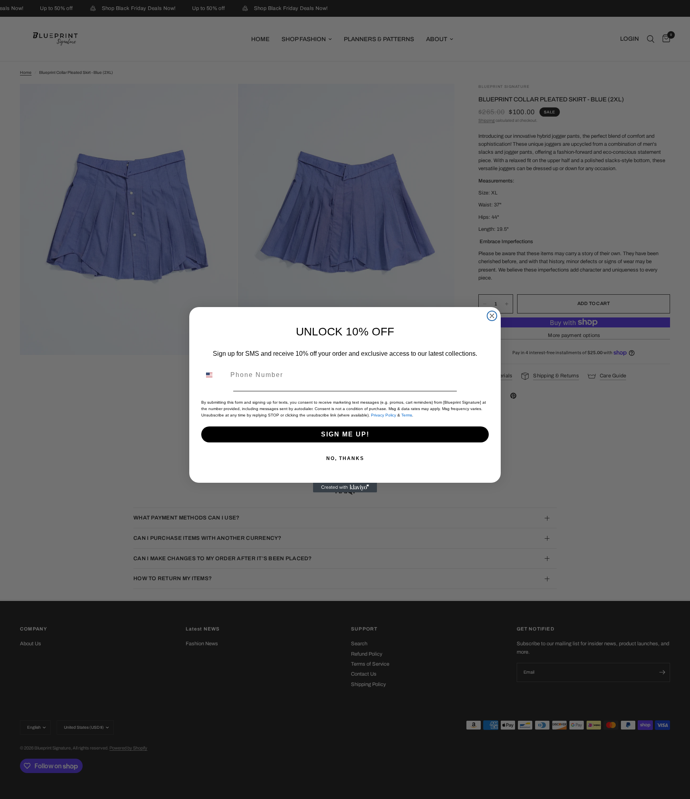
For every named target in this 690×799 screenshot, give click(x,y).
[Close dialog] (492, 316)
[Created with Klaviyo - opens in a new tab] (345, 487)
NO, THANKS (345, 458)
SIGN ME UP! (345, 434)
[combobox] (214, 375)
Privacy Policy (383, 415)
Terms (406, 415)
